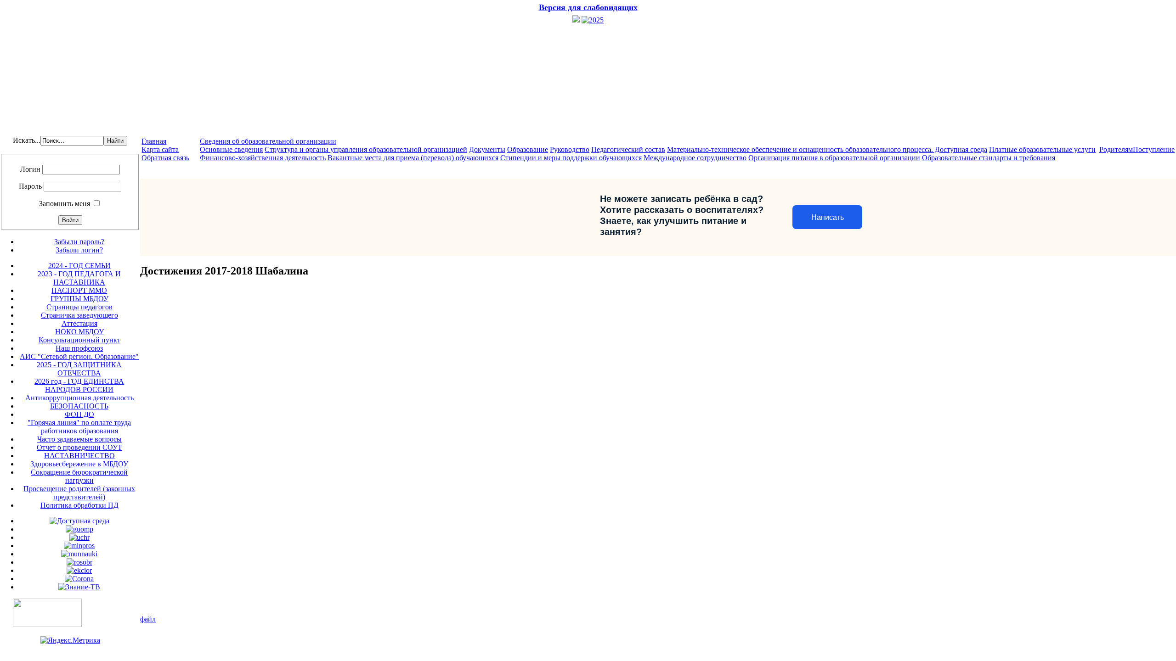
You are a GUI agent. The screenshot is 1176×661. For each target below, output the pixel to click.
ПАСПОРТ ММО (79, 290)
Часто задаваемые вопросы (79, 439)
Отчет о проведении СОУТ (79, 447)
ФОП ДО (79, 414)
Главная (153, 141)
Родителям (1116, 149)
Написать (827, 217)
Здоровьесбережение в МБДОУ (79, 464)
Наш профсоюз (79, 348)
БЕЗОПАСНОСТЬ (79, 406)
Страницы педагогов (79, 307)
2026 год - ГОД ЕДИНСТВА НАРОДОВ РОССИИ (79, 385)
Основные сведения (231, 149)
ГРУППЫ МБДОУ (79, 298)
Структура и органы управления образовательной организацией (366, 149)
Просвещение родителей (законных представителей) (79, 493)
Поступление (1154, 149)
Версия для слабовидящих (588, 7)
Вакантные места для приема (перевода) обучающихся (413, 158)
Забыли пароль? (79, 242)
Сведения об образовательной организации (268, 141)
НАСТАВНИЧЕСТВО (79, 455)
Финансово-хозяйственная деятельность (263, 158)
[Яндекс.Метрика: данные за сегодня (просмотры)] (70, 640)
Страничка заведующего (79, 315)
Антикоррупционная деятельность (79, 398)
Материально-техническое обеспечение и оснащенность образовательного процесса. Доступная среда (827, 149)
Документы (487, 149)
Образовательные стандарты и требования (988, 158)
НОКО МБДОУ (79, 332)
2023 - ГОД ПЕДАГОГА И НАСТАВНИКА (79, 278)
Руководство (569, 149)
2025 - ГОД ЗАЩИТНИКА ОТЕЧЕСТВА (79, 369)
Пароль (30, 186)
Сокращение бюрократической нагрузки (79, 476)
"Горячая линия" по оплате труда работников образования (79, 427)
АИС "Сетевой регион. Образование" (79, 356)
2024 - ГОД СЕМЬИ (79, 265)
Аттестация (79, 323)
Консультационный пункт (79, 340)
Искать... (26, 140)
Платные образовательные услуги (1042, 149)
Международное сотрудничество (695, 158)
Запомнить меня (64, 203)
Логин (30, 169)
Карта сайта (160, 149)
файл (148, 619)
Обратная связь (165, 158)
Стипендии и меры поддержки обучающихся (571, 158)
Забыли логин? (79, 250)
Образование (527, 149)
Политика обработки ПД (79, 505)
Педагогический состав (628, 149)
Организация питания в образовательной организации (834, 158)
